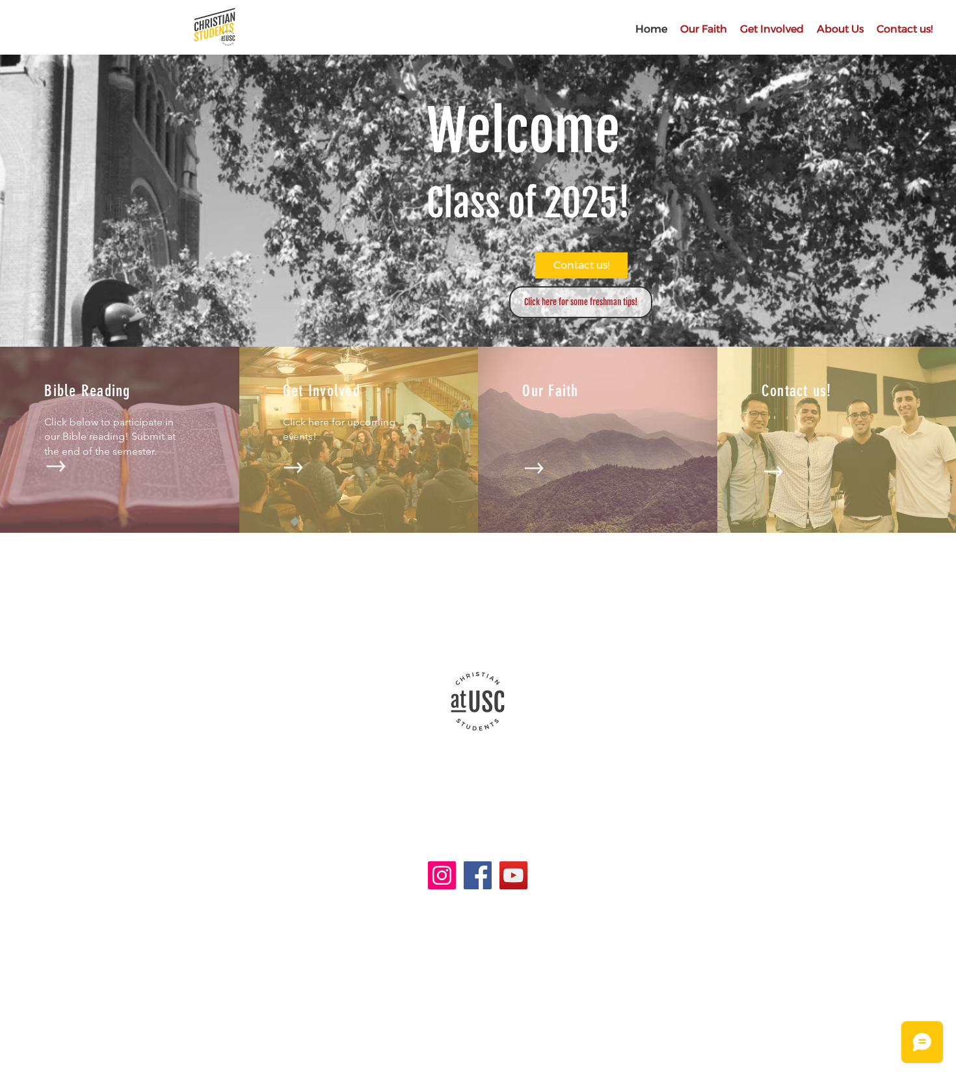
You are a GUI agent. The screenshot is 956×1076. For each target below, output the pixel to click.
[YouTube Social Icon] (513, 875)
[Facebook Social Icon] (478, 875)
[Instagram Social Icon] (442, 875)
